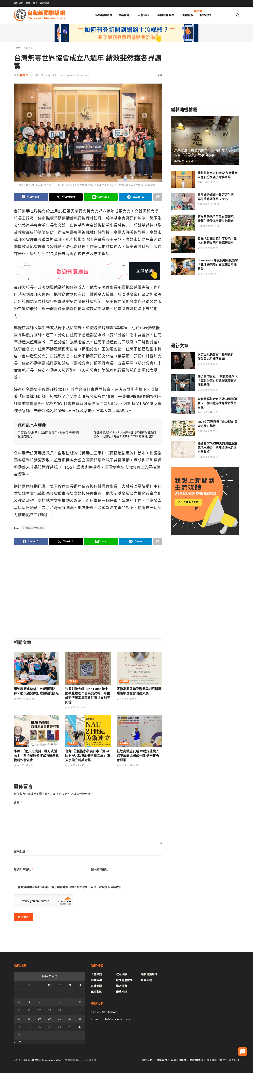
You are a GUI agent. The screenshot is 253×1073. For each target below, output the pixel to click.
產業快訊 (124, 15)
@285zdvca (109, 1011)
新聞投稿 (188, 14)
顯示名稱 (21, 852)
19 (39, 1018)
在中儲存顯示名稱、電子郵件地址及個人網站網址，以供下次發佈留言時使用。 (71, 887)
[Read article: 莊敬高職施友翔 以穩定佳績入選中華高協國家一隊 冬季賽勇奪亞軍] (139, 731)
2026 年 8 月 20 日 (208, 364)
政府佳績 (121, 974)
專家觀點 (96, 991)
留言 (18, 802)
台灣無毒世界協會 (33, 528)
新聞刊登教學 (165, 15)
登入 (35, 3)
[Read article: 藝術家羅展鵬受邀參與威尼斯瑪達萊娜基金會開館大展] (139, 668)
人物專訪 (143, 15)
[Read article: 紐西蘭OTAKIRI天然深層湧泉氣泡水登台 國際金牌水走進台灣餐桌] (183, 449)
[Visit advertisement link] (126, 33)
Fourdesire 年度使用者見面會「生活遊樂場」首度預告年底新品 (218, 264)
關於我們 (18, 3)
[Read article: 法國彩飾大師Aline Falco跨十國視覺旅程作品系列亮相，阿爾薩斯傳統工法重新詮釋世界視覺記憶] (88, 668)
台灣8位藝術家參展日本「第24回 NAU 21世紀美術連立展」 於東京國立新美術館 (88, 755)
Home (17, 48)
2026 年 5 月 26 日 (76, 707)
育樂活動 (146, 980)
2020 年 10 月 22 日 (209, 226)
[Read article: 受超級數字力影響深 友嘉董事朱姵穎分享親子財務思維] (183, 179)
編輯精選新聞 (103, 15)
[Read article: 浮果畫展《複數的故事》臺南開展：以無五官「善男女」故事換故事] (205, 140)
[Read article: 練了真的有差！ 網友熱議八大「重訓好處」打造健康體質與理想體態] (183, 382)
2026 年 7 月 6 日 (184, 161)
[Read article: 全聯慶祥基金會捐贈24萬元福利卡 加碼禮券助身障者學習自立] (183, 405)
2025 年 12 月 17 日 (128, 765)
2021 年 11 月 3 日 (208, 182)
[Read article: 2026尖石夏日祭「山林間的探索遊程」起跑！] (183, 428)
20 (49, 1018)
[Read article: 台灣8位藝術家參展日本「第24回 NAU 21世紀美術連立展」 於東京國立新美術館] (88, 731)
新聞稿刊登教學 (216, 1060)
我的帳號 (44, 3)
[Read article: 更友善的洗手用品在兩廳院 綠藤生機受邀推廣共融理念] (183, 223)
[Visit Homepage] (39, 15)
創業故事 (96, 980)
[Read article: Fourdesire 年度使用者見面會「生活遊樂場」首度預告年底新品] (183, 266)
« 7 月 (17, 1041)
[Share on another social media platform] (157, 197)
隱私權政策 (196, 1060)
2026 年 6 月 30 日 (25, 698)
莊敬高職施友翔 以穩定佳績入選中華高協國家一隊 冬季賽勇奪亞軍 (138, 755)
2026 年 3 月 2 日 (24, 765)
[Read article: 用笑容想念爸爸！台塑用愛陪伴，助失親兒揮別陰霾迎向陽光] (36, 668)
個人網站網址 (99, 869)
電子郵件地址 (24, 869)
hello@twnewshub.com (116, 1019)
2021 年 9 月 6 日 (208, 273)
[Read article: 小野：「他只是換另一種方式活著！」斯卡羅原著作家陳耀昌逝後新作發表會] (36, 731)
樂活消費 (121, 985)
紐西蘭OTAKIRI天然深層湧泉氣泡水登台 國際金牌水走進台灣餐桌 (217, 447)
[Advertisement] (88, 591)
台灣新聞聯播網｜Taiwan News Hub (42, 1060)
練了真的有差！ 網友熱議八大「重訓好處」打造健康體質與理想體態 (218, 380)
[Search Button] (237, 15)
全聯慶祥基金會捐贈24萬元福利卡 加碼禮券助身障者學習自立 (217, 403)
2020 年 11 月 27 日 (209, 204)
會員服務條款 (178, 1060)
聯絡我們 (205, 15)
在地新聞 (96, 985)
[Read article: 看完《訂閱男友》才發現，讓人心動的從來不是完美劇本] (183, 244)
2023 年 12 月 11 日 (46, 75)
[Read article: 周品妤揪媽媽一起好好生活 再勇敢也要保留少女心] (183, 201)
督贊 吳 (24, 75)
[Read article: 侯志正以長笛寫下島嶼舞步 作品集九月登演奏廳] (183, 360)
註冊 (28, 3)
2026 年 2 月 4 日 (75, 765)
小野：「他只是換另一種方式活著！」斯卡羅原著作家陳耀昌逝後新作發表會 (36, 755)
